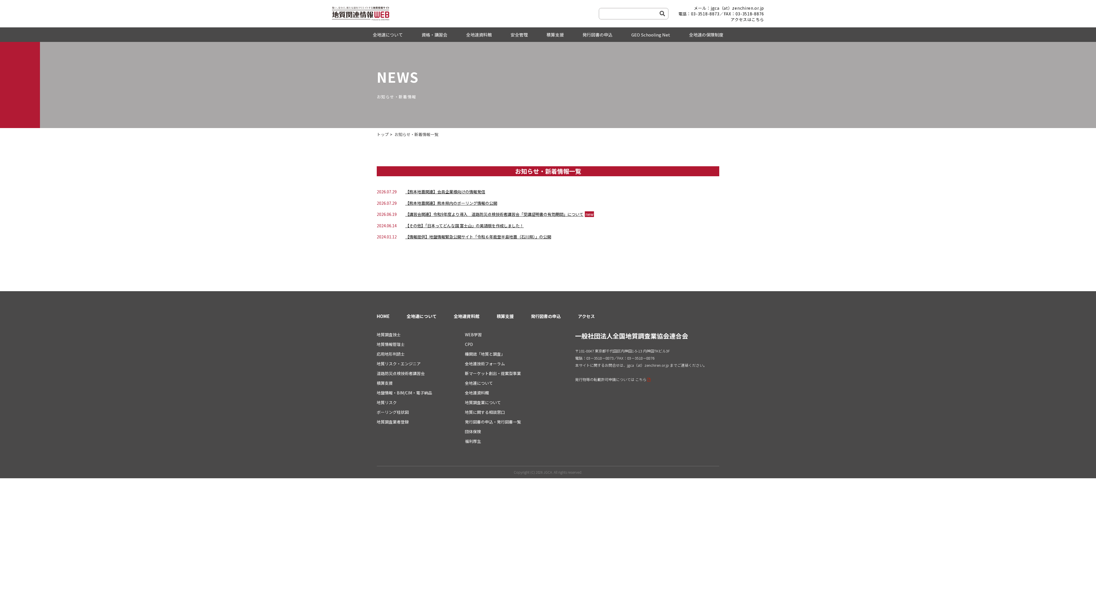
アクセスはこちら (747, 19)
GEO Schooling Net (650, 35)
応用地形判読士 (391, 354)
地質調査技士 (389, 334)
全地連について (388, 35)
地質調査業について (483, 402)
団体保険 (473, 431)
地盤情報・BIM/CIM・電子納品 (404, 393)
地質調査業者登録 (393, 422)
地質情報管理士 (391, 344)
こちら (640, 379)
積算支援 (555, 35)
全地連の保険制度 (706, 35)
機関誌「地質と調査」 (485, 354)
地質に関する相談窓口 (485, 412)
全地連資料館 (479, 35)
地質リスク (387, 402)
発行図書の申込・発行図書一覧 (493, 422)
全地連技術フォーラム (485, 363)
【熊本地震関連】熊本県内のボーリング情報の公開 (451, 203)
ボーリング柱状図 (393, 412)
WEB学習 (473, 334)
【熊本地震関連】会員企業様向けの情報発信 (445, 191)
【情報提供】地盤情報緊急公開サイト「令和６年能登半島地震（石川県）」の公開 (478, 237)
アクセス (586, 316)
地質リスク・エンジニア (399, 363)
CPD (469, 344)
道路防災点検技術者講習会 (401, 373)
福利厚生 (473, 441)
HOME (383, 316)
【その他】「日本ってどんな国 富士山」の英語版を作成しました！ (464, 225)
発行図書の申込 (598, 35)
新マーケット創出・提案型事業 (493, 373)
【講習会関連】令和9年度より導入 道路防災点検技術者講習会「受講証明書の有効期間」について (494, 214)
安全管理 (519, 35)
